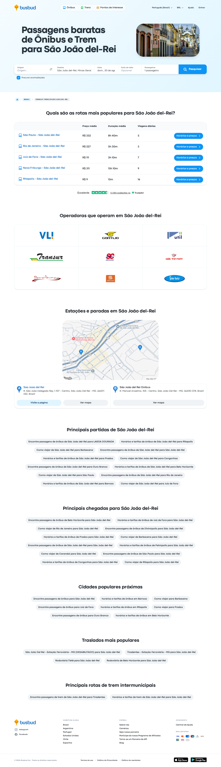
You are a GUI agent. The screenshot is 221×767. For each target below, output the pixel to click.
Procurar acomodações (33, 78)
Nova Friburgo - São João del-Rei (44, 168)
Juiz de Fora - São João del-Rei (42, 157)
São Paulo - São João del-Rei (41, 135)
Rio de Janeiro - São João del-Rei (44, 146)
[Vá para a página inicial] (25, 8)
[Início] (17, 99)
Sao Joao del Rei (33, 387)
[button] (51, 69)
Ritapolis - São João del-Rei (40, 179)
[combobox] (31, 69)
